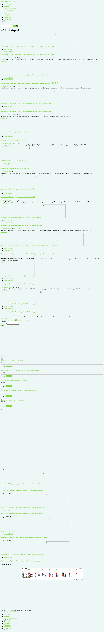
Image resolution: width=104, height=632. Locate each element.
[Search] (1, 24)
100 (9, 320)
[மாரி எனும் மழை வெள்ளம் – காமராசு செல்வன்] (13, 400)
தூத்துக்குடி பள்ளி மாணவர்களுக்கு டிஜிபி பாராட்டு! (13, 132)
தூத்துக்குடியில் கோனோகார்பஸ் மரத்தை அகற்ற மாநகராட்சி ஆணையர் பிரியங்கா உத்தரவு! (23, 507)
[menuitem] (7, 614)
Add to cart (9, 366)
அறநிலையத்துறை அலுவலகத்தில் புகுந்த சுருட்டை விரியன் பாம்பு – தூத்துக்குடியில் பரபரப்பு (23, 554)
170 (27, 320)
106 (23, 320)
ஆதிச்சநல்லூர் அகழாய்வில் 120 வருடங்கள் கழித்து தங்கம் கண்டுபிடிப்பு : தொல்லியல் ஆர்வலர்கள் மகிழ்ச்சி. (27, 46)
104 (19, 320)
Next (29, 320)
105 (21, 320)
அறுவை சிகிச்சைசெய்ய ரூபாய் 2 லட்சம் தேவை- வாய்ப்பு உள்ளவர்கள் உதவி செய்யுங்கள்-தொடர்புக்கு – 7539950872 (29, 75)
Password (3, 323)
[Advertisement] (46, 341)
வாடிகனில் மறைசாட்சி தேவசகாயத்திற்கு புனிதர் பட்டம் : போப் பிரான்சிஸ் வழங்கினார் (21, 217)
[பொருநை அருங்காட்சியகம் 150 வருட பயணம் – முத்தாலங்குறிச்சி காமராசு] (20, 370)
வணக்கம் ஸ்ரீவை (6, 58)
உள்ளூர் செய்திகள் (8, 49)
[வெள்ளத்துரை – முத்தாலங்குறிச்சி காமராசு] (12, 360)
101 (11, 320)
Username (4, 322)
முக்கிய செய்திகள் (8, 51)
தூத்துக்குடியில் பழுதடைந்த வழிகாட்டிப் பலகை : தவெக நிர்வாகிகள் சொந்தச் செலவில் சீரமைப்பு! (24, 531)
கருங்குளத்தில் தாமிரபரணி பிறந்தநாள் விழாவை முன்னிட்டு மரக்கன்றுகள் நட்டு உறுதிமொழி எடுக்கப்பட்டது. (27, 103)
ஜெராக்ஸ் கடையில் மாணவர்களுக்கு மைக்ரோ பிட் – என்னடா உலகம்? (18, 189)
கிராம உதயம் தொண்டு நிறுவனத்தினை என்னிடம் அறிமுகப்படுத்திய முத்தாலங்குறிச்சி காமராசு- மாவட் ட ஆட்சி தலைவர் (30, 245)
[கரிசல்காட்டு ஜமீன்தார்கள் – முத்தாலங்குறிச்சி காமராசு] (15, 380)
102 (14, 320)
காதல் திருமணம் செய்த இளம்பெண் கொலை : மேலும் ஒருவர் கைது (17, 276)
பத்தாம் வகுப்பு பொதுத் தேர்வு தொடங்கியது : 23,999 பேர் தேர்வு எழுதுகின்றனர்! (20, 304)
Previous (3, 320)
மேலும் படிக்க (4, 61)
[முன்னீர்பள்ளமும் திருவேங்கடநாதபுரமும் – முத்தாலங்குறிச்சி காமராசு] (18, 390)
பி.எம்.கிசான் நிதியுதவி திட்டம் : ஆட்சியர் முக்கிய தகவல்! (15, 160)
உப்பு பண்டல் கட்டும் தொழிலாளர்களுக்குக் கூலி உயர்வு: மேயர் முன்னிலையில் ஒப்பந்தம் (22, 484)
